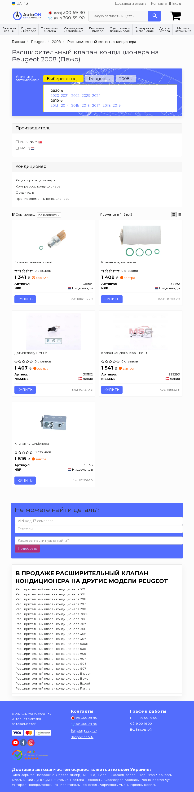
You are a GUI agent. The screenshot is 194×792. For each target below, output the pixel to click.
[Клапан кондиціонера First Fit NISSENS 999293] (140, 331)
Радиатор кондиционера (35, 180)
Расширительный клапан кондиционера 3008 (52, 614)
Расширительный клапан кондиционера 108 (50, 594)
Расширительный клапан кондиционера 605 (51, 654)
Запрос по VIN (82, 737)
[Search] (154, 16)
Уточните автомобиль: (27, 78)
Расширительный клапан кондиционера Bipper (53, 673)
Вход (176, 3)
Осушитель (25, 192)
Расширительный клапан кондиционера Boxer (53, 678)
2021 (65, 96)
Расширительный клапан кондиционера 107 (50, 589)
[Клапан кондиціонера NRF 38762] (140, 240)
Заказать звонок (84, 730)
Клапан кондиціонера (118, 262)
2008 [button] (124, 78)
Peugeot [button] (98, 78)
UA (19, 3)
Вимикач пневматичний (33, 262)
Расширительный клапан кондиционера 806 (51, 663)
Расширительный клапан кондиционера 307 (51, 624)
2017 (96, 105)
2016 (85, 105)
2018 (107, 105)
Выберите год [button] (62, 78)
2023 (86, 96)
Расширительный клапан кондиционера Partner (54, 688)
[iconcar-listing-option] (179, 214)
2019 (117, 105)
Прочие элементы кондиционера (43, 198)
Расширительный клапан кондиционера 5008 (52, 644)
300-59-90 (69, 12)
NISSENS (29, 142)
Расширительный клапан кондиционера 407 (51, 639)
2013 (54, 105)
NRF (25, 148)
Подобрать (27, 548)
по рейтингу (48, 215)
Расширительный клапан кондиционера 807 (51, 668)
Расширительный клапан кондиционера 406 (51, 634)
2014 (65, 105)
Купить (25, 299)
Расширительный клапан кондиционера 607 (51, 658)
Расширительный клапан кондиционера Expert (53, 683)
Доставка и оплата (130, 3)
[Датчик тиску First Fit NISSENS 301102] (53, 331)
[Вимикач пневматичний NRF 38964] (53, 240)
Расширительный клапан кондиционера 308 (51, 629)
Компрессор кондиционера (38, 186)
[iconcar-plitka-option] (174, 214)
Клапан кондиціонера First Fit (124, 353)
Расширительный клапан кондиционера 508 (51, 649)
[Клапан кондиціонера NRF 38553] (53, 422)
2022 (75, 96)
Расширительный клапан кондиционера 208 (51, 609)
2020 (55, 96)
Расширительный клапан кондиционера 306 (51, 619)
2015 (75, 105)
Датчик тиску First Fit (30, 353)
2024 (96, 96)
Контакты (159, 3)
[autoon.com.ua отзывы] (30, 755)
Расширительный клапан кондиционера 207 (51, 604)
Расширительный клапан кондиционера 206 (51, 599)
